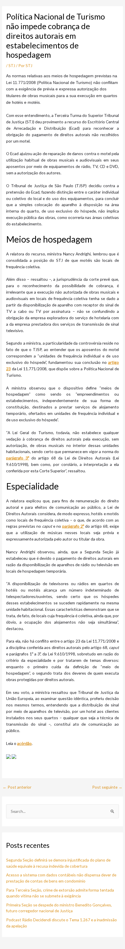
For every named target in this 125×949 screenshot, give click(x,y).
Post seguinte (107, 787)
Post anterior (17, 787)
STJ (11, 65)
